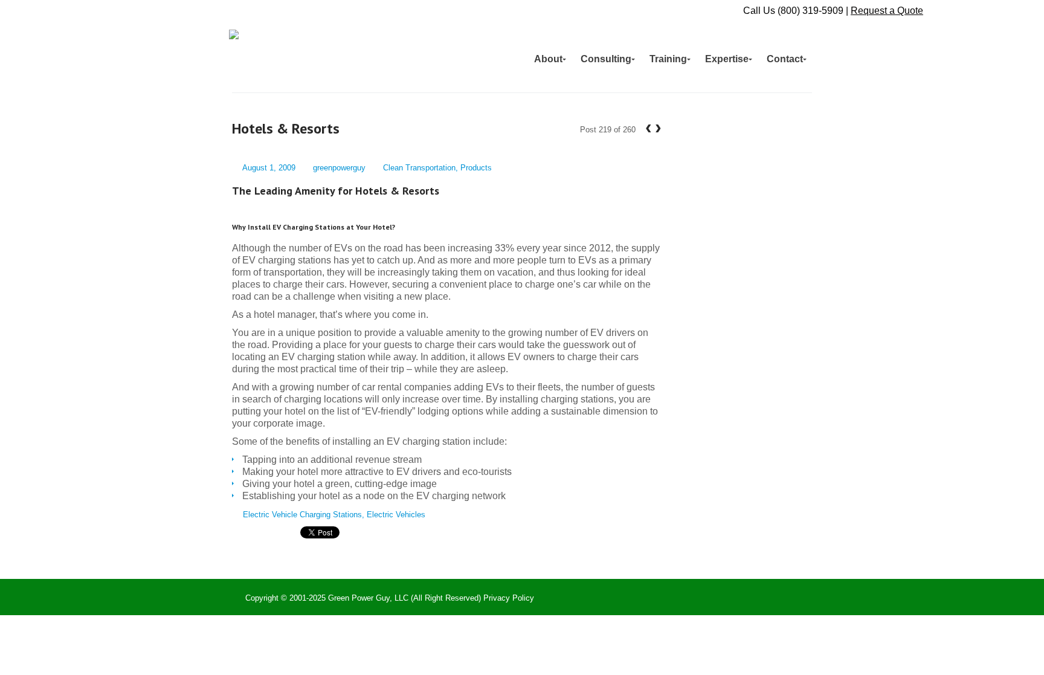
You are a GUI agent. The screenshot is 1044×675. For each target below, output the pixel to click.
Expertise (727, 59)
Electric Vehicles (396, 514)
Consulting (606, 59)
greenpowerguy (339, 167)
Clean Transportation (419, 167)
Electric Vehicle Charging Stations (302, 514)
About (548, 59)
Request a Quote (887, 10)
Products (476, 167)
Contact (785, 59)
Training (668, 59)
